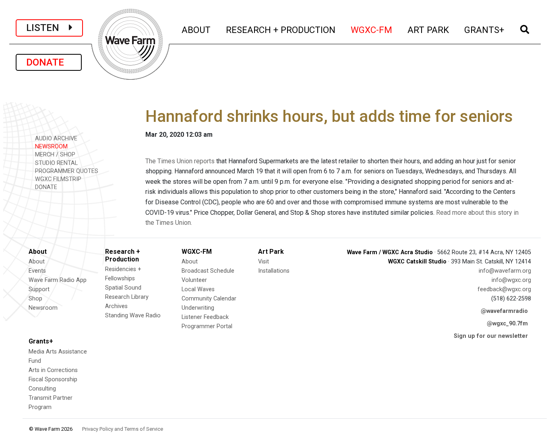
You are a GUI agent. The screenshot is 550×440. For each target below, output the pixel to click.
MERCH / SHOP (54, 154)
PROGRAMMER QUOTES (65, 171)
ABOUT (196, 29)
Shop (35, 298)
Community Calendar (209, 298)
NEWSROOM (50, 146)
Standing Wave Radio (133, 315)
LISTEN (47, 27)
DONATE (48, 62)
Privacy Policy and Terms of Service (122, 429)
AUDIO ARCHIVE (55, 138)
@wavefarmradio (504, 311)
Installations (273, 270)
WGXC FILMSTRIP (57, 179)
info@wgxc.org (511, 280)
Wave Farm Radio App (58, 280)
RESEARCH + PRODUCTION (281, 29)
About (37, 261)
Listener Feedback (205, 317)
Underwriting (198, 307)
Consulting (42, 388)
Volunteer (194, 280)
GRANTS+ (484, 29)
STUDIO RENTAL (55, 163)
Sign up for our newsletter (491, 336)
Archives (116, 306)
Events (37, 270)
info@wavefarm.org (505, 270)
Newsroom (43, 307)
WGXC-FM (371, 29)
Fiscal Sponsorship (53, 379)
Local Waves (198, 289)
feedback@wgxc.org (504, 289)
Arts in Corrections (53, 370)
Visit (263, 261)
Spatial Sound (123, 287)
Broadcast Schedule (208, 270)
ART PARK (428, 29)
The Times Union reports (180, 161)
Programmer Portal (207, 326)
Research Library (127, 297)
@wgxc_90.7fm (507, 323)
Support (39, 289)
